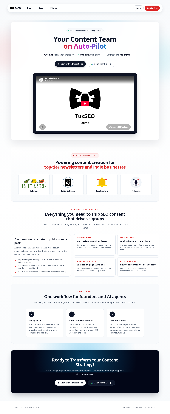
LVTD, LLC (23, 407)
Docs (41, 8)
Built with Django (68, 191)
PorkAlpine (136, 191)
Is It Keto (34, 191)
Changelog (126, 407)
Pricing (53, 8)
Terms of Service (150, 407)
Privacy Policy (137, 407)
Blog (29, 8)
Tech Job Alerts (102, 191)
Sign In (138, 8)
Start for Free (152, 8)
